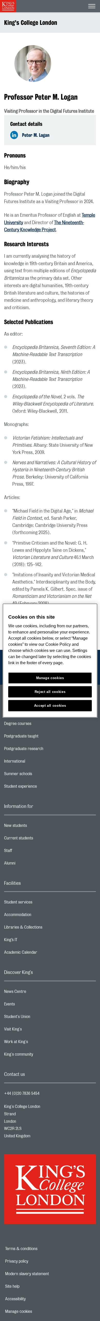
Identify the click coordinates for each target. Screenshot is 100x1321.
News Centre (35, 993)
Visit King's (33, 1030)
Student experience (41, 787)
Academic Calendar (41, 953)
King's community (39, 1055)
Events (30, 1005)
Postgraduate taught (41, 737)
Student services (38, 903)
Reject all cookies (50, 692)
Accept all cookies (50, 706)
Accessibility (33, 1299)
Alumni (30, 864)
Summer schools (38, 775)
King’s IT (31, 941)
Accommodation (38, 916)
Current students (39, 839)
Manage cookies (36, 1311)
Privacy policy (34, 1261)
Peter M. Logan (35, 135)
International (35, 762)
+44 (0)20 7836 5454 (21, 1093)
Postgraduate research (44, 750)
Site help (30, 1286)
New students (36, 827)
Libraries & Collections (43, 928)
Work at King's (36, 1043)
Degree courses (38, 725)
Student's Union (37, 1018)
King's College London (30, 22)
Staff (28, 852)
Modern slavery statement (44, 1274)
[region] (50, 660)
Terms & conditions (39, 1249)
